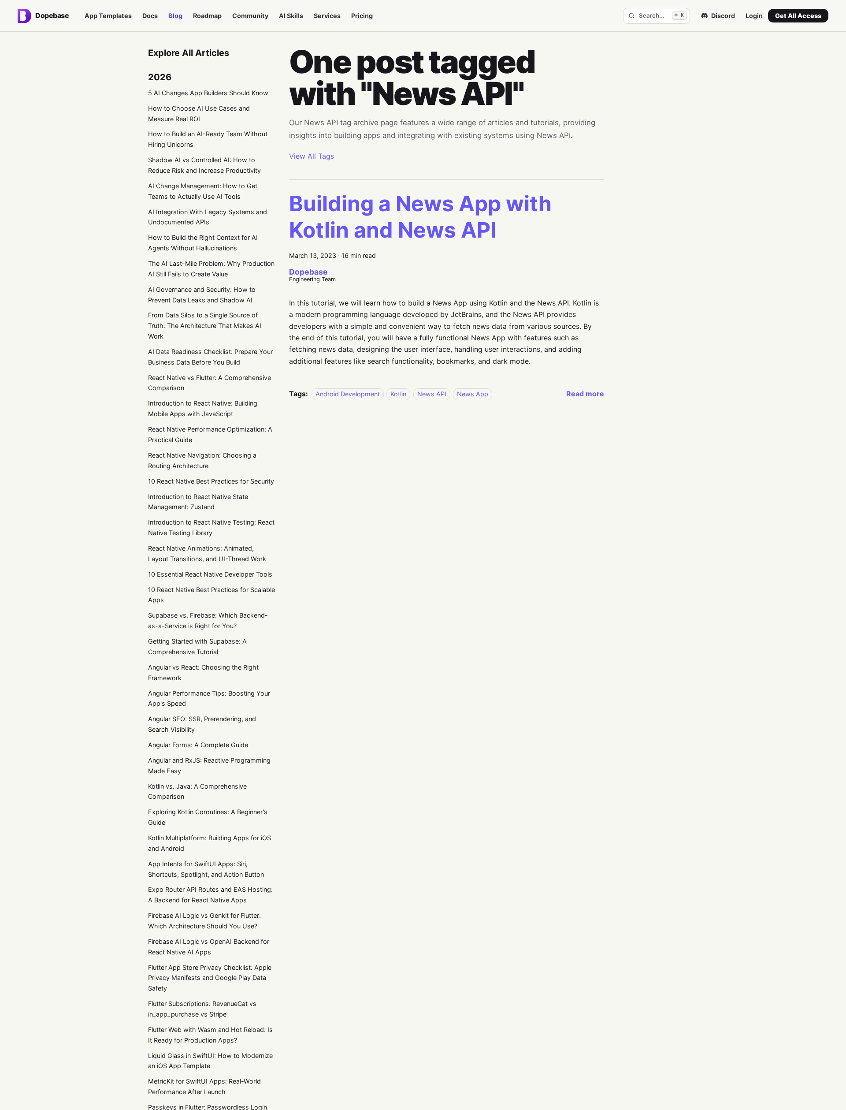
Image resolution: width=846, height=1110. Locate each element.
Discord (723, 15)
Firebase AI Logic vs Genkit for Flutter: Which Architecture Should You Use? (204, 921)
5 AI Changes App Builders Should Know (208, 93)
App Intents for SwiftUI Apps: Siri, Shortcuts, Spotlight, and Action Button (206, 869)
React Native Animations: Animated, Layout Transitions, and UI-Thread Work (207, 553)
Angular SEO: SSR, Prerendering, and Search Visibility (202, 724)
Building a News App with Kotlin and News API (420, 216)
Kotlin (398, 394)
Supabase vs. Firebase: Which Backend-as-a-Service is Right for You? (208, 620)
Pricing (362, 15)
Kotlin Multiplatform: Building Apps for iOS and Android (209, 843)
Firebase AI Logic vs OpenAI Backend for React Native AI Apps (208, 947)
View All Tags (311, 156)
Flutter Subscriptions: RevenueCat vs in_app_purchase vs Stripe (202, 1009)
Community (250, 15)
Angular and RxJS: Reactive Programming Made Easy (209, 765)
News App (472, 394)
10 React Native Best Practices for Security (211, 481)
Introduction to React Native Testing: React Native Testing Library (211, 527)
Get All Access (798, 15)
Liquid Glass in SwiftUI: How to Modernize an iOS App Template (210, 1061)
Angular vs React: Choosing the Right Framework (203, 672)
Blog (175, 15)
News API (431, 394)
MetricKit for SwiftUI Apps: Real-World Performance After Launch (204, 1086)
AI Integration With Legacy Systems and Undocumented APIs (207, 217)
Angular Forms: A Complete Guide (198, 745)
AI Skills (291, 15)
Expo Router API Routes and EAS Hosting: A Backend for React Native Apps (210, 895)
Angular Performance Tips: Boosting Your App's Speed (209, 698)
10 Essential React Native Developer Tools (210, 574)
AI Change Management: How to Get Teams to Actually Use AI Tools (202, 191)
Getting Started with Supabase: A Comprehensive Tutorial (197, 646)
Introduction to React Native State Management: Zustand (198, 502)
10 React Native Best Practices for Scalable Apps (211, 595)
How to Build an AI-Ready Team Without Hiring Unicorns (207, 139)
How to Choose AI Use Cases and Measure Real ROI (199, 113)
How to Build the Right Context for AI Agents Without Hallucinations (203, 243)
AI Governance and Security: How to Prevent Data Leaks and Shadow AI (202, 295)
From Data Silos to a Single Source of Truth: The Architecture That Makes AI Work (204, 325)
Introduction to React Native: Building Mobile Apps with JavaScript (202, 408)
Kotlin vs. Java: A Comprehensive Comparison (197, 791)
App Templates (108, 15)
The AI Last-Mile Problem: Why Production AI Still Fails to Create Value (211, 269)
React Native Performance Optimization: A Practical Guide (210, 434)
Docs (150, 15)
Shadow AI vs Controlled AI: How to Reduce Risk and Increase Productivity (204, 165)
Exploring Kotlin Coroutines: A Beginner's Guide (207, 817)
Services (327, 15)
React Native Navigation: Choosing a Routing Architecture (202, 460)
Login (754, 15)
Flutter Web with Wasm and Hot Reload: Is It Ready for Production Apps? (210, 1035)
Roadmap (207, 15)
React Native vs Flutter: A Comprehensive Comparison (209, 383)
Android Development (347, 394)
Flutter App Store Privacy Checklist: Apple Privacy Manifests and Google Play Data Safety (209, 978)
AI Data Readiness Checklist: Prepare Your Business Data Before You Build (210, 357)
